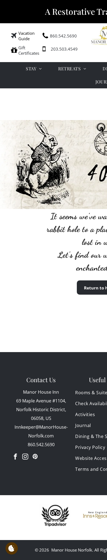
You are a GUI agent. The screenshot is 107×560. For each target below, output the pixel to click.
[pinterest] (35, 457)
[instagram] (25, 457)
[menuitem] (34, 68)
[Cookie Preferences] (11, 548)
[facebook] (15, 457)
